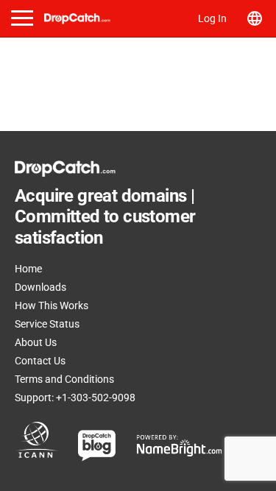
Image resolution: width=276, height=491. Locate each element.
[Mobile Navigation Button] (22, 18)
